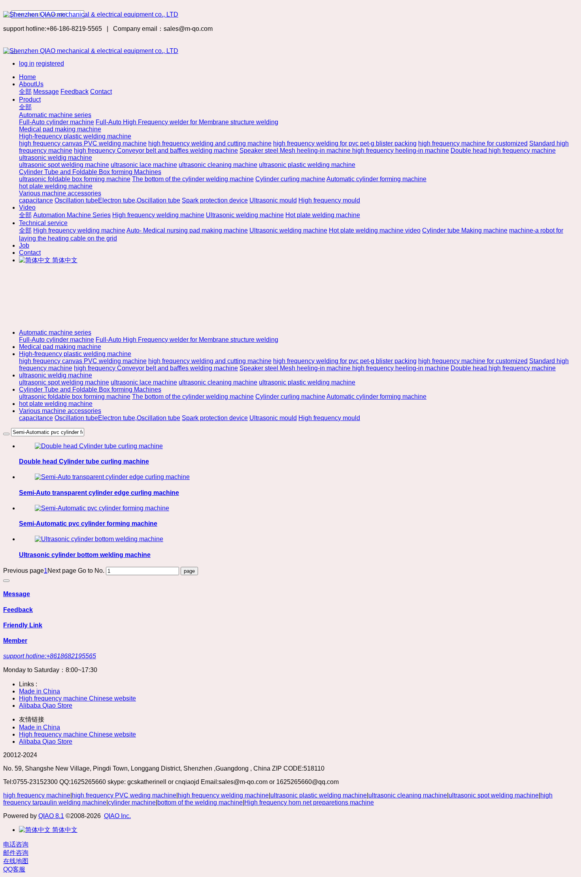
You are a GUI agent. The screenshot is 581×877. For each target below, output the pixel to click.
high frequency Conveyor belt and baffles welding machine (156, 368)
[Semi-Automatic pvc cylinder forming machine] (102, 508)
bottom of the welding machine (200, 802)
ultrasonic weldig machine (55, 375)
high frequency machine (36, 795)
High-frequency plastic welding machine (75, 353)
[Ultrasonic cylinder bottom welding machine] (99, 539)
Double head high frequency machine (503, 368)
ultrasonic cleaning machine (218, 382)
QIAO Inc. (117, 816)
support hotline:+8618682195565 (49, 656)
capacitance (36, 418)
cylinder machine (132, 802)
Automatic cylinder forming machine (376, 396)
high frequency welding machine (223, 795)
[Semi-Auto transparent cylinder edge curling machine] (112, 477)
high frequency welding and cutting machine (210, 361)
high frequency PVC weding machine (124, 795)
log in (26, 63)
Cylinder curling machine (290, 396)
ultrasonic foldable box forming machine (74, 396)
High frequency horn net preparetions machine (309, 802)
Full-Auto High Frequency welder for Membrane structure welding (187, 339)
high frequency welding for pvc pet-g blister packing (345, 361)
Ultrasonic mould (273, 418)
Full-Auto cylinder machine (56, 339)
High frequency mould (329, 418)
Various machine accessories (60, 410)
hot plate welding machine (55, 403)
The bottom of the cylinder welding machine (193, 396)
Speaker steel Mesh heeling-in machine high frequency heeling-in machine (344, 368)
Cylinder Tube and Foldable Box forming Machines (90, 389)
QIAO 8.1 (51, 816)
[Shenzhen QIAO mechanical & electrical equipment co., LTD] (290, 14)
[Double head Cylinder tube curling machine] (99, 446)
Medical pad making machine (60, 346)
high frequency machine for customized (473, 361)
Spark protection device (215, 418)
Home (27, 77)
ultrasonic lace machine (144, 382)
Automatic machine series (55, 332)
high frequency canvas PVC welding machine (83, 361)
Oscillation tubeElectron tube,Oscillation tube (117, 418)
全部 (25, 91)
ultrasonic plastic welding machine (307, 382)
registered (50, 63)
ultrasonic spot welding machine (64, 382)
